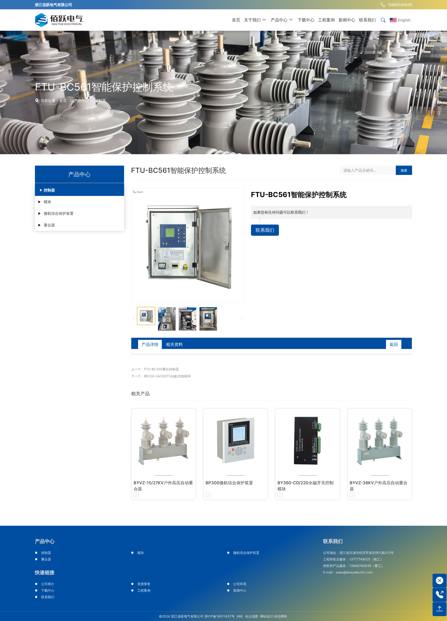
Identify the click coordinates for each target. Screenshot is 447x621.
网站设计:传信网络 (273, 616)
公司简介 (47, 584)
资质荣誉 (143, 584)
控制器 (100, 100)
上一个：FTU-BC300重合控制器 (155, 369)
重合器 (49, 225)
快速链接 (44, 572)
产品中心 (81, 100)
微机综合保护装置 (59, 213)
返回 (393, 344)
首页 (63, 100)
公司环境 (239, 584)
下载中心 (47, 590)
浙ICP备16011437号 (219, 616)
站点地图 (251, 616)
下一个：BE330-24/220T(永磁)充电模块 (161, 376)
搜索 (404, 170)
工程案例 (143, 590)
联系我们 (265, 230)
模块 (47, 201)
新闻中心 (239, 590)
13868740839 (400, 4)
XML (240, 616)
